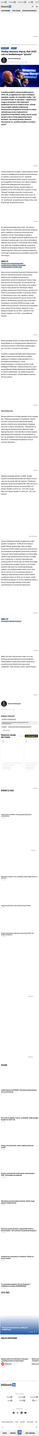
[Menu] (37, 6)
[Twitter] (17, 1413)
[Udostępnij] (36, 1427)
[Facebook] (13, 1413)
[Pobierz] (26, 62)
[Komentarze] (19, 1427)
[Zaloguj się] (32, 6)
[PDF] (13, 710)
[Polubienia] (3, 1427)
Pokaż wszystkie (6, 730)
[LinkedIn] (21, 1413)
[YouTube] (25, 1413)
